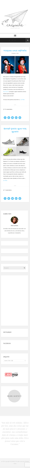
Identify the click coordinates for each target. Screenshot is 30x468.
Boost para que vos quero (15, 130)
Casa (15, 104)
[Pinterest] (12, 40)
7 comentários (8, 190)
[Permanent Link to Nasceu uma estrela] (15, 73)
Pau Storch (6, 91)
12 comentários (8, 109)
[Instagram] (15, 40)
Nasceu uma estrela (15, 50)
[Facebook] (9, 40)
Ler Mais (23, 99)
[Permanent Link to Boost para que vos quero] (15, 156)
